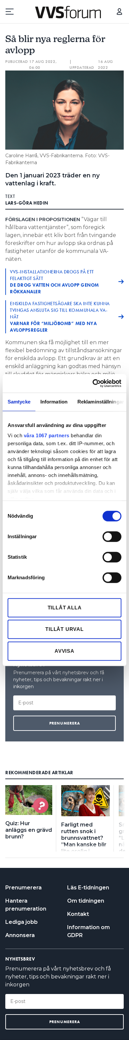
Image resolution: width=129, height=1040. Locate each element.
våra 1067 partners (46, 435)
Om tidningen (85, 901)
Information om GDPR (88, 931)
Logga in (119, 11)
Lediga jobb (21, 922)
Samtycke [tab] (19, 401)
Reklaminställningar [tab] (100, 401)
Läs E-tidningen (88, 887)
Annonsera (20, 935)
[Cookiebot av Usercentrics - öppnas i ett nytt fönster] (92, 383)
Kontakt (78, 914)
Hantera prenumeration (25, 905)
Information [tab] (53, 401)
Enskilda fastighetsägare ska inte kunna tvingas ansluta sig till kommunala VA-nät (60, 317)
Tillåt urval (64, 629)
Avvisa (64, 651)
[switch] (112, 536)
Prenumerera (23, 887)
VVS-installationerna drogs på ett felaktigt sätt (54, 282)
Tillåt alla (65, 607)
